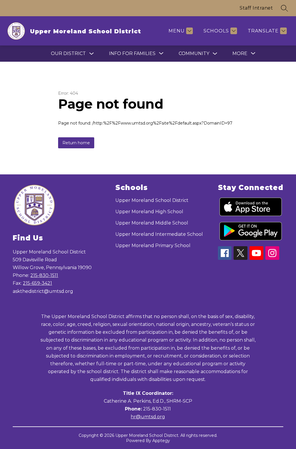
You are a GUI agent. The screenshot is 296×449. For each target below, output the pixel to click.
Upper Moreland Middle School (151, 223)
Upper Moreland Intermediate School (159, 234)
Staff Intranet (256, 8)
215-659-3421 (37, 283)
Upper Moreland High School (149, 211)
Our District (68, 53)
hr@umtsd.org (148, 416)
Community (194, 53)
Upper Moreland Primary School (152, 245)
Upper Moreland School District (151, 200)
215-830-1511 (44, 275)
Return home (76, 142)
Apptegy (161, 440)
